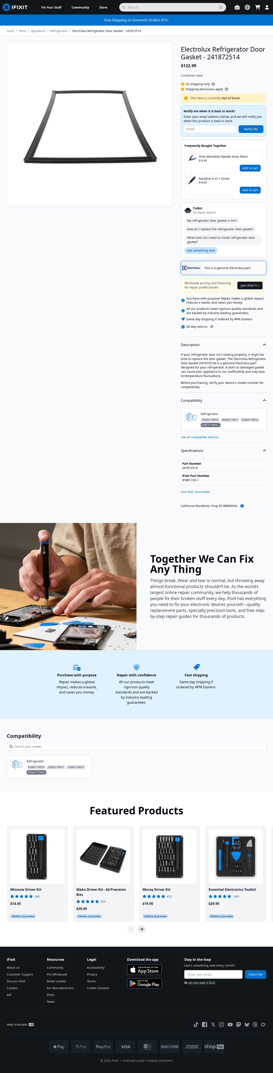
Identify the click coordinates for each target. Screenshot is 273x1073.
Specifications (192, 450)
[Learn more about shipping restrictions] (213, 84)
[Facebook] (204, 1024)
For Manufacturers (60, 988)
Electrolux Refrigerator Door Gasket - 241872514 (106, 31)
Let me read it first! (201, 982)
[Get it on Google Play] (144, 983)
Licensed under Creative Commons (148, 1060)
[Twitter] (213, 1024)
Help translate (17, 1024)
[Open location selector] (247, 7)
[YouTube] (230, 1024)
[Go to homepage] (17, 7)
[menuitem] (51, 7)
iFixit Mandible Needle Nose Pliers (223, 156)
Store (10, 31)
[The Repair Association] (263, 1024)
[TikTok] (196, 1024)
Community (55, 967)
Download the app (142, 959)
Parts (22, 31)
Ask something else (201, 250)
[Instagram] (221, 1024)
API (9, 995)
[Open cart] (257, 7)
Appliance (38, 31)
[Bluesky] (247, 1024)
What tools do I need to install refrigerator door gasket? (221, 240)
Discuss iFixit (16, 981)
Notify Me (251, 129)
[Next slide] (141, 929)
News (51, 1002)
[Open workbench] (237, 7)
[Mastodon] (238, 1024)
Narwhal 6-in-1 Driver (214, 178)
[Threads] (255, 1024)
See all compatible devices (200, 437)
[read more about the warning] (242, 505)
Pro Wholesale (57, 974)
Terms (91, 981)
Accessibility (96, 967)
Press (51, 995)
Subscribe (255, 974)
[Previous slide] (131, 929)
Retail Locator (56, 981)
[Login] (267, 7)
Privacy (92, 974)
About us (13, 967)
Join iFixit (250, 285)
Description (190, 344)
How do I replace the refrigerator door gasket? (220, 229)
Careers (12, 988)
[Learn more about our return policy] (211, 326)
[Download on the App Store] (144, 970)
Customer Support (20, 974)
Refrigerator (59, 31)
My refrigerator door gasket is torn (212, 220)
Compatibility (191, 400)
